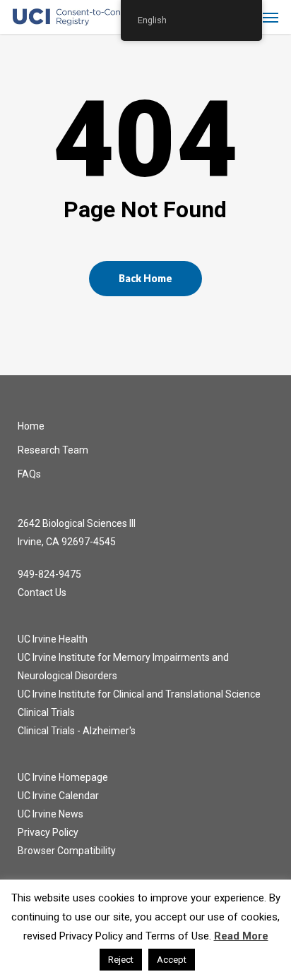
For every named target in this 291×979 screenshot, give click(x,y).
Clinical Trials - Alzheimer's (77, 730)
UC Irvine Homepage (63, 777)
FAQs (29, 474)
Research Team (53, 450)
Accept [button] (171, 959)
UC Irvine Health (53, 639)
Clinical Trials (46, 712)
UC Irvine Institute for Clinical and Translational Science (139, 694)
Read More (241, 936)
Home (31, 426)
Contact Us (42, 592)
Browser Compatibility (67, 850)
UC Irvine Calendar (58, 795)
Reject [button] (120, 959)
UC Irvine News (50, 814)
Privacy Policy (48, 832)
